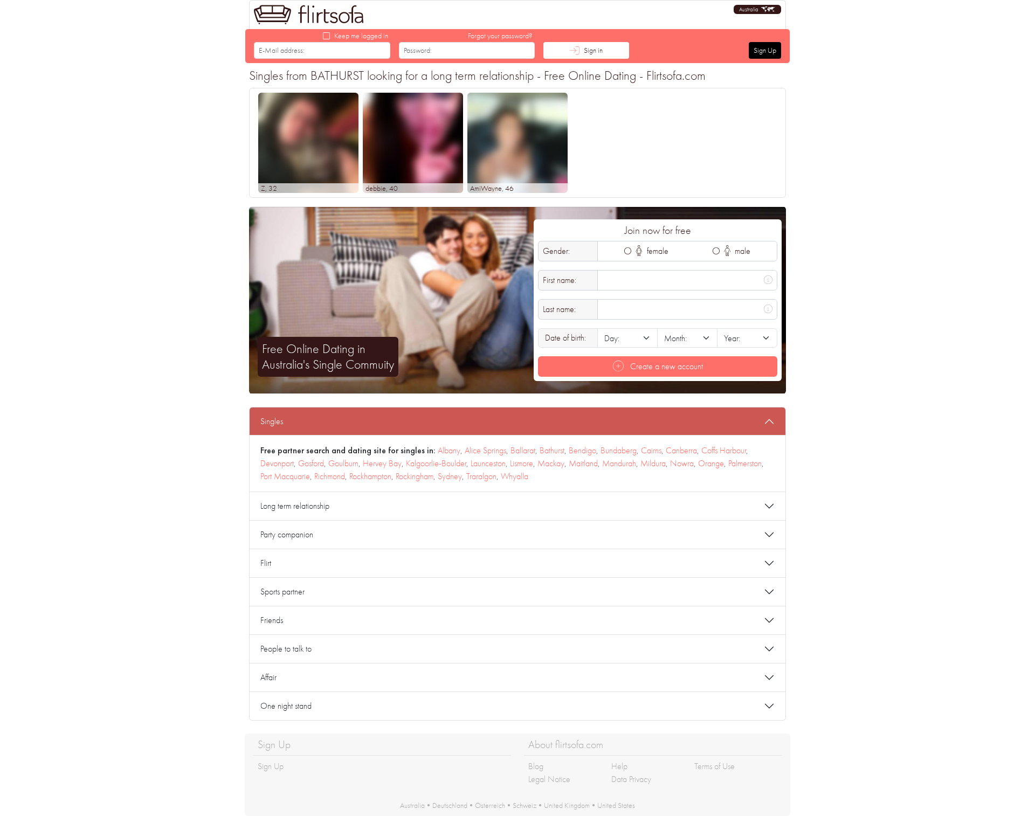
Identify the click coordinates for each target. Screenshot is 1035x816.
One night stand (286, 705)
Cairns (651, 450)
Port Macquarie (285, 476)
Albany (449, 450)
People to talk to (286, 648)
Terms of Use (714, 766)
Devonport (277, 463)
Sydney (450, 476)
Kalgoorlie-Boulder (436, 463)
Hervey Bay (382, 463)
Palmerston (745, 463)
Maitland (583, 463)
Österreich (490, 805)
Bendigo (582, 450)
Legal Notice (549, 779)
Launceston (488, 463)
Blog (535, 766)
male (741, 251)
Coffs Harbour (723, 450)
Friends (271, 620)
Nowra (682, 463)
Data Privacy (631, 779)
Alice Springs (485, 450)
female (656, 251)
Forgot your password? (500, 35)
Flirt (265, 563)
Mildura (653, 463)
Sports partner (282, 591)
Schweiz (524, 805)
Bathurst (552, 450)
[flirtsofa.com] (309, 14)
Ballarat (522, 450)
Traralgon (481, 476)
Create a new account (665, 366)
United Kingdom (567, 805)
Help (619, 766)
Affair (268, 677)
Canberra (681, 450)
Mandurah (619, 463)
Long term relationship (294, 505)
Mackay (550, 463)
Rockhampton (370, 476)
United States (616, 805)
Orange (711, 463)
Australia (412, 805)
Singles (271, 421)
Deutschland (449, 805)
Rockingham (414, 476)
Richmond (329, 476)
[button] (757, 9)
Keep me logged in (361, 35)
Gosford (311, 463)
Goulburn (343, 463)
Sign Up (765, 50)
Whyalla (514, 476)
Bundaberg (619, 450)
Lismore (521, 463)
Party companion (286, 534)
